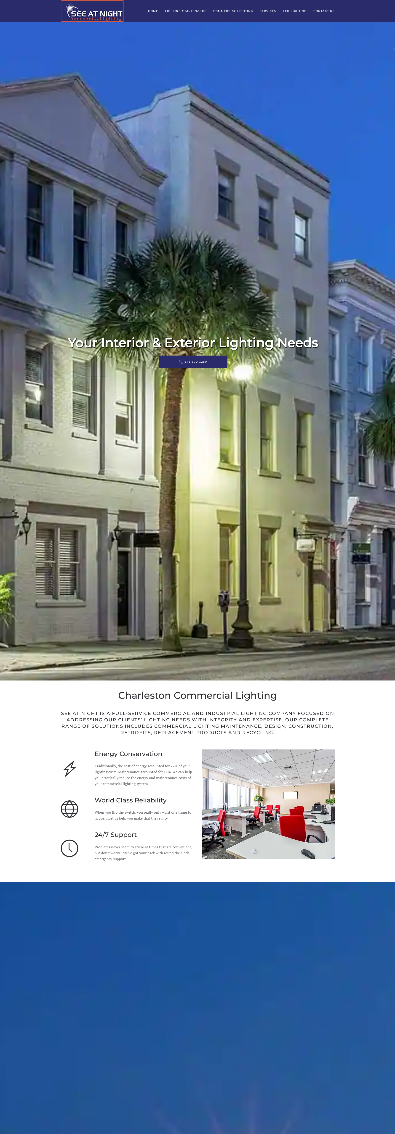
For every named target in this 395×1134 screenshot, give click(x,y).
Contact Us (324, 11)
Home (153, 11)
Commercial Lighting (233, 11)
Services (268, 11)
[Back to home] (92, 11)
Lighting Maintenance (185, 11)
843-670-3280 (195, 361)
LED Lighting (295, 11)
